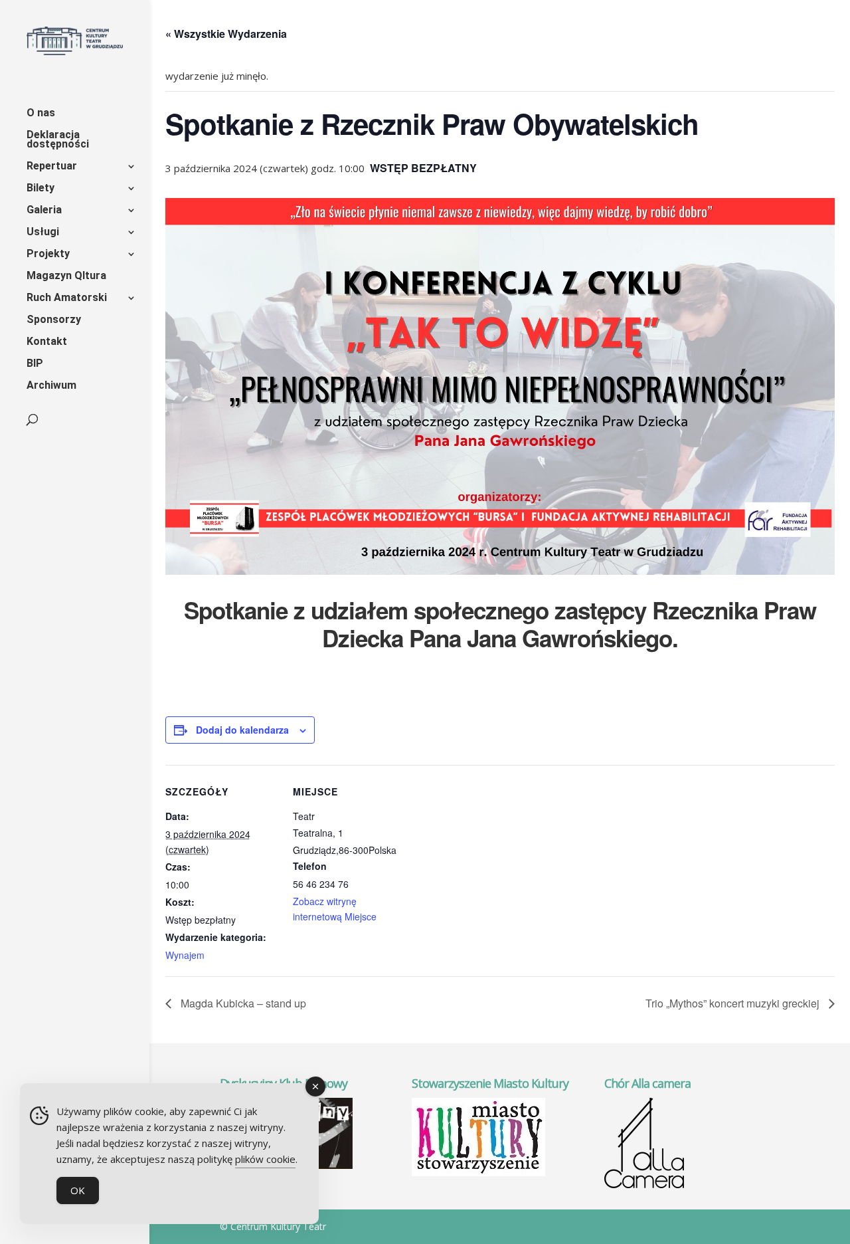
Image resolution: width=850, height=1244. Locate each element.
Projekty (48, 254)
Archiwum (51, 386)
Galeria (44, 210)
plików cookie (265, 1159)
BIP (35, 364)
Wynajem (185, 955)
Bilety (40, 188)
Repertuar (52, 166)
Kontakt (47, 342)
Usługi (43, 232)
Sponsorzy (54, 320)
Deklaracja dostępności (58, 140)
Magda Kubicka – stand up (242, 1003)
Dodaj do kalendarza (242, 729)
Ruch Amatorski (67, 298)
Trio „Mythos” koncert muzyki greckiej (733, 1003)
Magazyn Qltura (66, 276)
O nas (41, 113)
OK (77, 1190)
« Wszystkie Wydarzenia (226, 33)
